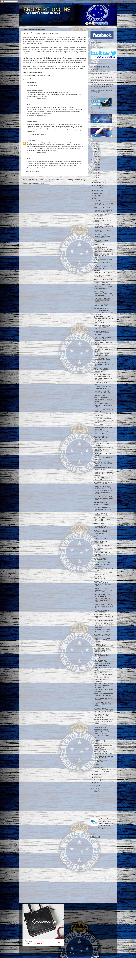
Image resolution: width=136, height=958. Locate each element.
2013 (94, 178)
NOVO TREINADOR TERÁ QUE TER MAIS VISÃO (102, 630)
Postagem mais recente (33, 180)
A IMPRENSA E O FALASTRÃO (103, 623)
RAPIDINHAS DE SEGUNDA (103, 279)
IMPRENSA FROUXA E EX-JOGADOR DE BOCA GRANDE (102, 332)
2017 (94, 167)
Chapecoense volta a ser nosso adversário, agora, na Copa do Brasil (100, 73)
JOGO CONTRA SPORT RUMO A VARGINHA (101, 354)
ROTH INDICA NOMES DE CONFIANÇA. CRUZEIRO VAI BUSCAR (103, 378)
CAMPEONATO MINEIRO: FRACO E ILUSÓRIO (102, 634)
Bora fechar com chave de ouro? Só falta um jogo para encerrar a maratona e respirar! (102, 67)
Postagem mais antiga (76, 180)
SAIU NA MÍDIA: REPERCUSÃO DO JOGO (103, 292)
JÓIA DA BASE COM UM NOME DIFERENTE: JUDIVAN (101, 656)
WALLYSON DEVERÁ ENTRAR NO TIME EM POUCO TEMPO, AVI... (103, 449)
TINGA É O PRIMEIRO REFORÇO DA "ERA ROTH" (103, 514)
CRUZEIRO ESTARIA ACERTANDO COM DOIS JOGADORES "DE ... (102, 236)
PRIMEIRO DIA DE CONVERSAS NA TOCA (102, 526)
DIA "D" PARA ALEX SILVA (102, 374)
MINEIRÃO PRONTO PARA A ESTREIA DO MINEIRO (103, 483)
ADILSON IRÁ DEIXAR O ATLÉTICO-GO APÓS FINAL (103, 673)
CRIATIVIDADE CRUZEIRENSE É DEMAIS (103, 271)
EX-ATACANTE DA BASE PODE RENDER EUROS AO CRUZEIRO (103, 226)
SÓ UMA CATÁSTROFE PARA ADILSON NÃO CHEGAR (103, 694)
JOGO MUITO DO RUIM (101, 282)
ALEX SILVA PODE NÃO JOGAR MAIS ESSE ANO (102, 391)
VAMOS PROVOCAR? (101, 539)
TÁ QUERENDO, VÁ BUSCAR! (103, 620)
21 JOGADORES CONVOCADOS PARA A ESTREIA (102, 437)
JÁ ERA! (96, 764)
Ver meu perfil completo (98, 828)
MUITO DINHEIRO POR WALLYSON (101, 215)
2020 (94, 159)
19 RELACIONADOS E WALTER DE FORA (101, 305)
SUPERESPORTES (35, 72)
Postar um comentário (32, 171)
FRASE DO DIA (99, 523)
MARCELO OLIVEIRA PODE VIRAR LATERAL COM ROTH (103, 492)
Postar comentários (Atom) (36, 183)
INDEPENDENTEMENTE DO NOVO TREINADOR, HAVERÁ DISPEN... (103, 747)
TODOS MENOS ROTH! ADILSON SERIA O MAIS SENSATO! (102, 704)
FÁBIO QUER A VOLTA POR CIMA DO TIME (103, 573)
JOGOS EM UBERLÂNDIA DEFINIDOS (102, 542)
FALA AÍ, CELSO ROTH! (101, 545)
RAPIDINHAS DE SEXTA (101, 323)
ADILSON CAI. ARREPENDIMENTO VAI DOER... (102, 220)
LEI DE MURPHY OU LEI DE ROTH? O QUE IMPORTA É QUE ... (103, 606)
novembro (97, 185)
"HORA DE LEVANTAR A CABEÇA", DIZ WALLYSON (103, 752)
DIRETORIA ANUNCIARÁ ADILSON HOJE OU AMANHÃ (102, 640)
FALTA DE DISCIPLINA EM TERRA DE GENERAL (102, 387)
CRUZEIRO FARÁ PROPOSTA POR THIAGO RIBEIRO (103, 410)
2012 (94, 180)
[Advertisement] (102, 871)
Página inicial (55, 180)
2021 (94, 157)
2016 (94, 170)
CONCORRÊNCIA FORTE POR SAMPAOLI (102, 726)
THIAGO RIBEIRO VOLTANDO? (99, 680)
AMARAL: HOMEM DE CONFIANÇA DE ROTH (102, 309)
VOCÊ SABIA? (98, 536)
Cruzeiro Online (106, 819)
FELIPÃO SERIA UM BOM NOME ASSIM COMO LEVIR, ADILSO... (102, 715)
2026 (94, 143)
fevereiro (97, 780)
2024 (94, 149)
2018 (94, 164)
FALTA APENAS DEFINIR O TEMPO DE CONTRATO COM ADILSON (102, 650)
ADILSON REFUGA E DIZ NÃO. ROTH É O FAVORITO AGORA (103, 616)
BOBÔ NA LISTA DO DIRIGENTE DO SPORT (102, 359)
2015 (94, 172)
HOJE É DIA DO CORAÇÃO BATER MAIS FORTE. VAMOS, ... (102, 300)
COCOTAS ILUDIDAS (100, 247)
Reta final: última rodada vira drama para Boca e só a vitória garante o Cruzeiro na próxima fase (102, 86)
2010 (94, 788)
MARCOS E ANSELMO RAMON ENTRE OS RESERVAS (101, 370)
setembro (97, 190)
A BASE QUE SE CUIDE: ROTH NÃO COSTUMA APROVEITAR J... (102, 532)
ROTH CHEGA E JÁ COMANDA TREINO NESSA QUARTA (103, 568)
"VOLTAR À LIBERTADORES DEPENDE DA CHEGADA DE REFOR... (103, 473)
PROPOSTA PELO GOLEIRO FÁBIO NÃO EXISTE (103, 210)
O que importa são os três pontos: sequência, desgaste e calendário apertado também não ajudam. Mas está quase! (102, 80)
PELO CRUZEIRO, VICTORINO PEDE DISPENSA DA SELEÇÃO (102, 661)
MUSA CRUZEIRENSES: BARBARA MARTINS (101, 559)
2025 (94, 146)
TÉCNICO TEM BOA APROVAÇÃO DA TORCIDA (103, 645)
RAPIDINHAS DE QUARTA (102, 244)
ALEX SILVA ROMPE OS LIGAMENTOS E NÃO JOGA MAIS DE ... (103, 364)
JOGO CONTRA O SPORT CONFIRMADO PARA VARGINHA (102, 327)
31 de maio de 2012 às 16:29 (36, 134)
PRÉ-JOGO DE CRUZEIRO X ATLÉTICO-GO (103, 432)
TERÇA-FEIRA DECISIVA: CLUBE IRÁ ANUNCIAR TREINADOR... (102, 600)
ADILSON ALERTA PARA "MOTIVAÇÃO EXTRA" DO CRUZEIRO (103, 443)
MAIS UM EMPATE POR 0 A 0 (103, 296)
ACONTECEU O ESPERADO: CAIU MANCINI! (103, 761)
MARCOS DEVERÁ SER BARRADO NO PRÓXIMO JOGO (103, 405)
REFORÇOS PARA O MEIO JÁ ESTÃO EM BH (103, 468)
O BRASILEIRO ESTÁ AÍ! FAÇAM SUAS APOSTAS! (102, 487)
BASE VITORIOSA (99, 395)
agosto (96, 193)
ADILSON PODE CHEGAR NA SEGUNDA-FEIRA (103, 699)
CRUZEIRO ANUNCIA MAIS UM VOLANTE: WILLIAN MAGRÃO (102, 509)
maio (96, 201)
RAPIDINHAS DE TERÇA (102, 262)
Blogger (72, 953)
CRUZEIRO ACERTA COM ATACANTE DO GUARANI (103, 285)
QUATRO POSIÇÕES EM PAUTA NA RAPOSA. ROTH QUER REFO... (103, 318)
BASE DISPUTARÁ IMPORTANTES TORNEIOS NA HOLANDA (103, 519)
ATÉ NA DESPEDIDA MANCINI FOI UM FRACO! (103, 756)
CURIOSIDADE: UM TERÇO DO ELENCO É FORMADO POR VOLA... (103, 463)
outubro (97, 188)
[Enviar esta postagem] (49, 75)
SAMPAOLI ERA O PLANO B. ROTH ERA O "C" (103, 595)
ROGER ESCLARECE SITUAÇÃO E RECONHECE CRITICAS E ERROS (103, 731)
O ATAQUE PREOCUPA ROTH (103, 260)
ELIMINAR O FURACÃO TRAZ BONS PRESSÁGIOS (103, 770)
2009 (94, 791)
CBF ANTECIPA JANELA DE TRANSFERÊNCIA (102, 611)
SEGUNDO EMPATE (100, 289)
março (96, 777)
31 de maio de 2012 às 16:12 (36, 99)
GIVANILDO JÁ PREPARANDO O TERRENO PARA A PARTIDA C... (103, 685)
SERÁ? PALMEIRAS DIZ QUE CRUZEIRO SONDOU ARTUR (103, 255)
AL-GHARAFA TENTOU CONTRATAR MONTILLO (103, 666)
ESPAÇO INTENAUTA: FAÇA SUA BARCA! (103, 231)
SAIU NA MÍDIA (99, 425)
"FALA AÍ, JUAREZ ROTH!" (102, 502)
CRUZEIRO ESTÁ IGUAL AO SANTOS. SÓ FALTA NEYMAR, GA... (103, 266)
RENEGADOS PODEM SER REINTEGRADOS (102, 454)
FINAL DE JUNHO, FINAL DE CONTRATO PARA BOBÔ (103, 250)
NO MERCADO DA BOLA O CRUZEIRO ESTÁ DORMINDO (102, 554)
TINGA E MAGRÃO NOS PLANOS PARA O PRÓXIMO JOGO (103, 399)
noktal (29, 140)
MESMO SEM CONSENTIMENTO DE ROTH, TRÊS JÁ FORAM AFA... (102, 583)
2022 (94, 154)
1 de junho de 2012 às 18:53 (36, 168)
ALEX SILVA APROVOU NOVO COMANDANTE (103, 577)
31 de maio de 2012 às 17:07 (36, 153)
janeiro (96, 782)
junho (96, 198)
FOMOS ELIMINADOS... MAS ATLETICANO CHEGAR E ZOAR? (103, 721)
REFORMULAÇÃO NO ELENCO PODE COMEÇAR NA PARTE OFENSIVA (103, 710)
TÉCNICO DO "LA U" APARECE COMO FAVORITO (100, 741)
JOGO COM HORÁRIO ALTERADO (101, 241)
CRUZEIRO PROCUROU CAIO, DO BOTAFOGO (102, 563)
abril (95, 774)
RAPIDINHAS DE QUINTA (102, 207)
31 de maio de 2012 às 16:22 (36, 115)
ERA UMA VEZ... (99, 767)
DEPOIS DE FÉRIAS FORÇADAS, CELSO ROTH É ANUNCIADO (103, 590)
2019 (94, 162)
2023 (94, 151)
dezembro (97, 182)
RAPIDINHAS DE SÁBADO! (102, 677)
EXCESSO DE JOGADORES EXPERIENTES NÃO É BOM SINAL (103, 498)
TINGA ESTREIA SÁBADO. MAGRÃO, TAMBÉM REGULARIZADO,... (102, 338)
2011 (94, 786)
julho (96, 196)
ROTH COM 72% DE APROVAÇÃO (100, 383)
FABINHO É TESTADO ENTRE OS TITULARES (103, 204)
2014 (94, 175)
